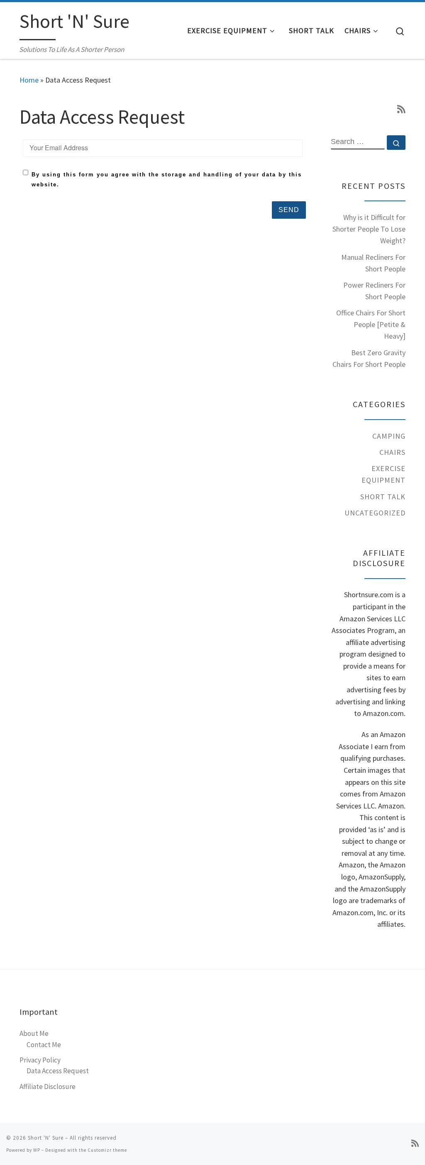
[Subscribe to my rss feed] (401, 109)
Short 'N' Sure (46, 1137)
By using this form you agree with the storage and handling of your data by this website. (167, 179)
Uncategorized (374, 513)
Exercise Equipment (383, 474)
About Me (34, 1033)
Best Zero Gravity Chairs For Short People (368, 358)
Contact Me (44, 1044)
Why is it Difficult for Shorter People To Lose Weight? (368, 228)
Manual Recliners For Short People (373, 263)
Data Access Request (58, 1070)
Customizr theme (107, 1150)
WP (36, 1150)
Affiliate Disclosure (48, 1086)
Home (29, 80)
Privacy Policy (40, 1060)
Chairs (392, 452)
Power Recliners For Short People (374, 290)
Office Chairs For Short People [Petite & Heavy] (370, 324)
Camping (388, 436)
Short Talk (382, 496)
